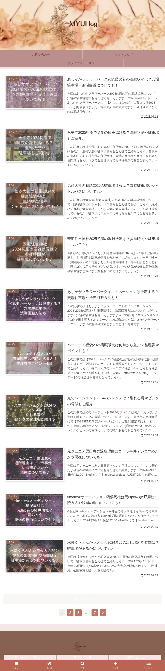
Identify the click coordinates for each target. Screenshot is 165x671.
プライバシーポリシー (30, 657)
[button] (152, 558)
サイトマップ (82, 657)
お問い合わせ (135, 657)
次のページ (82, 599)
